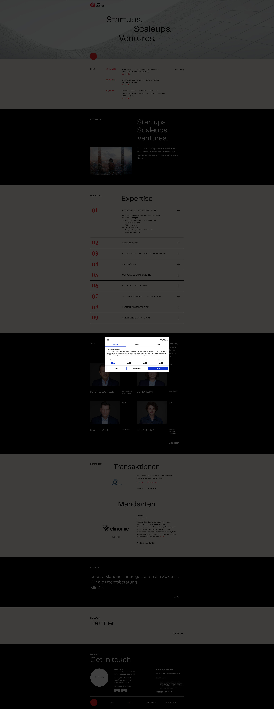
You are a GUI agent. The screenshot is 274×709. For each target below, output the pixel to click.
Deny (116, 368)
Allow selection (137, 368)
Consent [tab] (115, 344)
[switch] (129, 363)
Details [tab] (137, 344)
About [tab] (158, 344)
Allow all (157, 368)
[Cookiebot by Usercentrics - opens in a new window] (161, 340)
